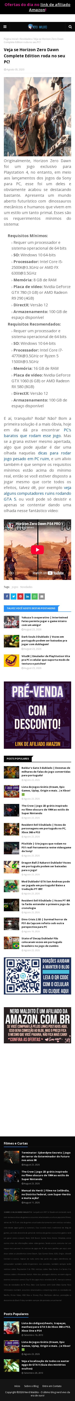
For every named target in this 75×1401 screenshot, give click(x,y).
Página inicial (11, 39)
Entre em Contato (52, 1386)
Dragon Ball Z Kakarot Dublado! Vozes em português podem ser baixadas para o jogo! (46, 866)
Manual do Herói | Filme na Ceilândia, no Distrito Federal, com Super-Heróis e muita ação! (46, 1194)
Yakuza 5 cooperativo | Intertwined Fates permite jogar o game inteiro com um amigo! (45, 621)
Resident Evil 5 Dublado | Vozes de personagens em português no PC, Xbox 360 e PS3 (44, 828)
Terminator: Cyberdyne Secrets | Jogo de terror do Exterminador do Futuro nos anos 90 (46, 1156)
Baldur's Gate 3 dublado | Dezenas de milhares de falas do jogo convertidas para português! (46, 771)
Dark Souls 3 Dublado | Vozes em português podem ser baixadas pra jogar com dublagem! (44, 640)
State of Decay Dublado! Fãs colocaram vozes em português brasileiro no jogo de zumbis (42, 942)
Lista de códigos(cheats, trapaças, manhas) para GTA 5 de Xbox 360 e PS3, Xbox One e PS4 (46, 1326)
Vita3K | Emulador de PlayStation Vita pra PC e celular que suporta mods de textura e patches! (46, 659)
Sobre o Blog (31, 1386)
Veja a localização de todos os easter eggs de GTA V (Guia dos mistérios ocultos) (45, 1364)
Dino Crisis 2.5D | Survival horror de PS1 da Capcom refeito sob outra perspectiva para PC (44, 923)
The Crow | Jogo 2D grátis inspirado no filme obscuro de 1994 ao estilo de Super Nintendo (45, 809)
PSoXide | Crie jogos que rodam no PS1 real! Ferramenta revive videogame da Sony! (46, 847)
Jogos (15, 587)
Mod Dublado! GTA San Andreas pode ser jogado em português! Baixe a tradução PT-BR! (46, 885)
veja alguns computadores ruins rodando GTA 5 (37, 493)
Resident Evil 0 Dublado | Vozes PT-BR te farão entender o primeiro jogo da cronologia (46, 904)
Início (17, 1386)
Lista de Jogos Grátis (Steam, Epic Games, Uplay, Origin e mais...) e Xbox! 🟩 (46, 790)
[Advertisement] (37, 1092)
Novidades (26, 39)
